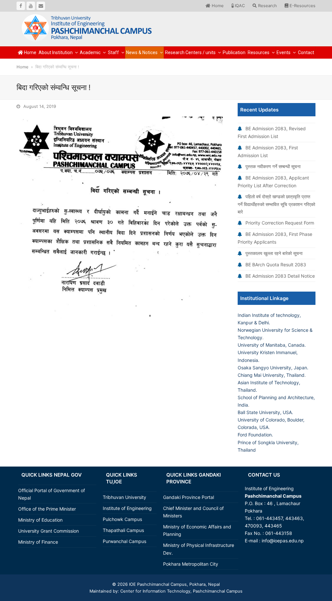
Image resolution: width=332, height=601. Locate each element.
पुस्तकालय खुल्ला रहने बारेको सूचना (273, 253)
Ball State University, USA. (265, 412)
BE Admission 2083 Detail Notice (280, 276)
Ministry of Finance (38, 542)
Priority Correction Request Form (279, 222)
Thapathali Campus (123, 530)
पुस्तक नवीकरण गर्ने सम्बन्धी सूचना (273, 166)
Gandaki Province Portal (188, 497)
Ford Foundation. (255, 434)
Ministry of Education (40, 520)
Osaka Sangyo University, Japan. (273, 367)
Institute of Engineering (127, 508)
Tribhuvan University (124, 497)
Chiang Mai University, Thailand (271, 375)
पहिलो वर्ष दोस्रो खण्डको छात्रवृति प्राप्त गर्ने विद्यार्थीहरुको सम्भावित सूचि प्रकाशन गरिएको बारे (276, 204)
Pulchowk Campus (122, 519)
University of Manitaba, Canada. (272, 345)
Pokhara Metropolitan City (190, 564)
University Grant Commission (48, 531)
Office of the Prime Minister (47, 509)
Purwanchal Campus (124, 541)
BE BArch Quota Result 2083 (275, 264)
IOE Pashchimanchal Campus (157, 584)
